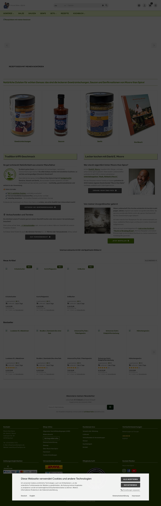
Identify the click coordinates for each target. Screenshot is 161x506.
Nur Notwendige (130, 485)
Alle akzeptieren (130, 479)
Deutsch (24, 496)
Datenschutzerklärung (121, 496)
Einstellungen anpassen (131, 490)
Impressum (136, 496)
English (32, 496)
